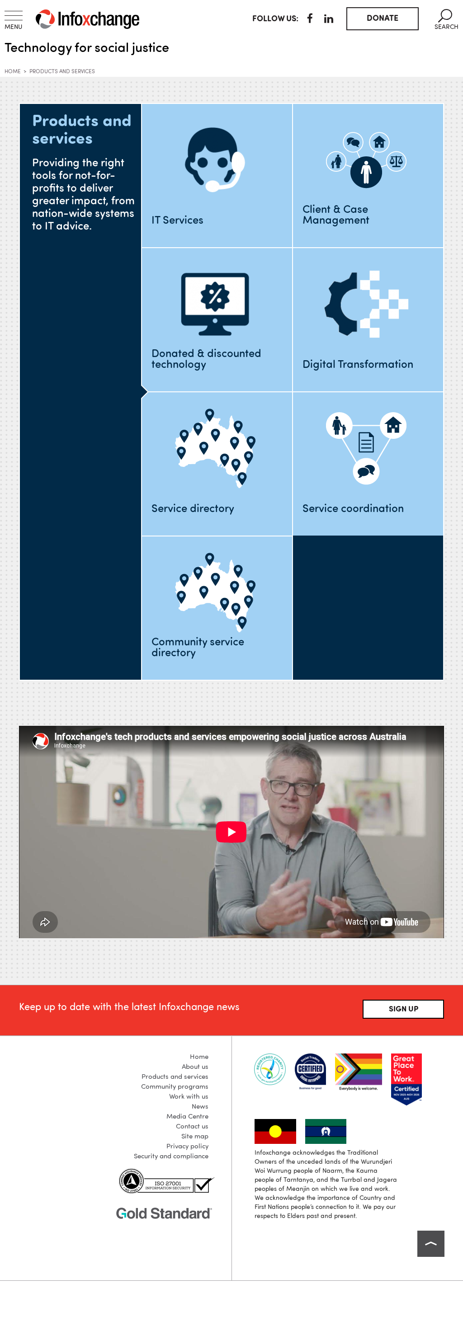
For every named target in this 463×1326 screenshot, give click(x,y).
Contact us (192, 1127)
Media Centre (187, 1117)
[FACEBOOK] (310, 20)
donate (382, 18)
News (200, 1107)
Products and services (62, 72)
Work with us (188, 1097)
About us (195, 1067)
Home (13, 72)
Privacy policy (187, 1146)
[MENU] (14, 15)
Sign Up (403, 1009)
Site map (194, 1136)
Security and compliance (171, 1156)
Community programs (174, 1087)
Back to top (430, 1244)
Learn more (216, 159)
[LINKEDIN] (328, 20)
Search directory (193, 572)
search (446, 19)
